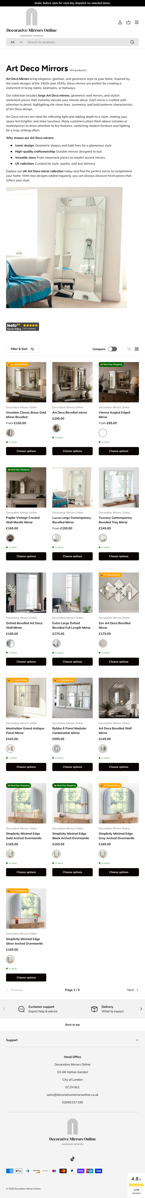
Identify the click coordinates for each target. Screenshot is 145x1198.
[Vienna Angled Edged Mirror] (119, 382)
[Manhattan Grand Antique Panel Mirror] (26, 698)
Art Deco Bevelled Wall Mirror (115, 730)
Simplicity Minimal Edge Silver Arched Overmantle (24, 941)
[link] (28, 990)
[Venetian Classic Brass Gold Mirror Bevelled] (26, 382)
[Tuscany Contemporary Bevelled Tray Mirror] (119, 487)
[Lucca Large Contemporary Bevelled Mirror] (72, 487)
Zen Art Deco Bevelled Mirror (114, 625)
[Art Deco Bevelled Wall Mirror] (119, 698)
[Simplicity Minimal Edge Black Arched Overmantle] (72, 803)
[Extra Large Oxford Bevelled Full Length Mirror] (72, 593)
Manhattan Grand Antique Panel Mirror (25, 730)
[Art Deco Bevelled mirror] (72, 382)
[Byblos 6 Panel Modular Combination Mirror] (72, 698)
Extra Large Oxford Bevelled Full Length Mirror (71, 625)
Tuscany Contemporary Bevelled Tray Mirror (115, 520)
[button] (128, 22)
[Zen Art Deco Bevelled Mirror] (119, 593)
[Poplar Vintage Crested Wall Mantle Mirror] (26, 487)
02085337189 (72, 1102)
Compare (99, 349)
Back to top (72, 1024)
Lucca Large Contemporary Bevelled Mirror (71, 520)
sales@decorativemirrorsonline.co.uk (72, 1095)
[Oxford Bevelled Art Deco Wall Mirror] (26, 593)
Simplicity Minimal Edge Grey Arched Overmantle (116, 836)
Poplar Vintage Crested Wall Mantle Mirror (23, 520)
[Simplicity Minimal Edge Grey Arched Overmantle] (119, 803)
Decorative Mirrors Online (27, 1188)
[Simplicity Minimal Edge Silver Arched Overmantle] (26, 908)
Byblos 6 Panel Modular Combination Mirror (69, 730)
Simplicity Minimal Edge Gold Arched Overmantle (24, 836)
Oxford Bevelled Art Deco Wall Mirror (24, 625)
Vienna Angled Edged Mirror (114, 414)
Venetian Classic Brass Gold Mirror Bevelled (26, 414)
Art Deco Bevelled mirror (69, 412)
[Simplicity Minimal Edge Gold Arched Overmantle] (26, 803)
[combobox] (72, 42)
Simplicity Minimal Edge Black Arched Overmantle (70, 836)
